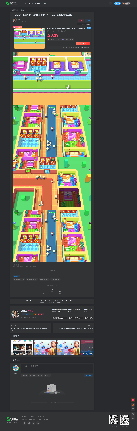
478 (28, 314)
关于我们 (46, 416)
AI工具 (31, 3)
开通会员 (127, 3)
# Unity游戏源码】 (32, 279)
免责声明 (32, 416)
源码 (44, 3)
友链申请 (24, 416)
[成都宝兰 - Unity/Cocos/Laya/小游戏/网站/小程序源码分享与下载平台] (12, 419)
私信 (89, 20)
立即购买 (83, 44)
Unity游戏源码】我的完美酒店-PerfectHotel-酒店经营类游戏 (42, 15)
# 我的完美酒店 (44, 279)
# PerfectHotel (55, 279)
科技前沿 (38, 3)
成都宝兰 (20, 19)
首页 (25, 3)
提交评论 (88, 375)
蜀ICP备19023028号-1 (44, 419)
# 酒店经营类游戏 (19, 279)
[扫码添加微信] (133, 414)
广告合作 (39, 416)
